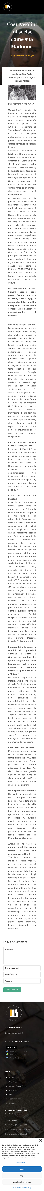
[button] (40, 1140)
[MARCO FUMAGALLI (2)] (7, 3)
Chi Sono (13, 1082)
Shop (11, 1094)
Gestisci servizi (21, 1162)
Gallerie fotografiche (17, 1086)
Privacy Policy (26, 1188)
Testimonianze (15, 1099)
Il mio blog (13, 1090)
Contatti (12, 1103)
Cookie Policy (16, 1188)
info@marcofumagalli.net (20, 1129)
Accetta (22, 1169)
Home (11, 1077)
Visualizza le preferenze (22, 1182)
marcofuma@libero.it (18, 1134)
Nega (22, 1176)
